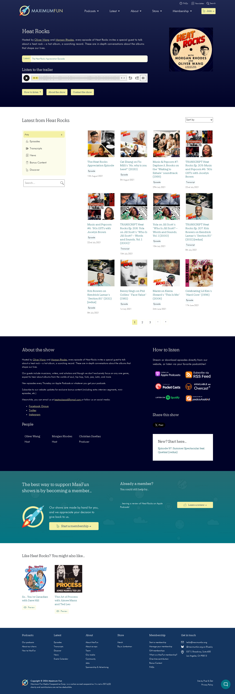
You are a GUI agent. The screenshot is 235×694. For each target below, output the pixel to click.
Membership (181, 11)
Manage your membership (160, 647)
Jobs (88, 663)
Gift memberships (157, 651)
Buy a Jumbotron (125, 647)
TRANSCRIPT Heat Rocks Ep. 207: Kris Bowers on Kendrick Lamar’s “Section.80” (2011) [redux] (198, 232)
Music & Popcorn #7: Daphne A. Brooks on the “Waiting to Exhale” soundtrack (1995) (166, 169)
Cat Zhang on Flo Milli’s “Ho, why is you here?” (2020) (133, 165)
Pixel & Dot (208, 681)
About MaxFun (92, 642)
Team (88, 651)
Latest (113, 11)
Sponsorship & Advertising (97, 667)
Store (155, 11)
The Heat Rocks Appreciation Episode (48, 59)
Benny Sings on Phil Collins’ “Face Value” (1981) (133, 294)
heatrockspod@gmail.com (68, 399)
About (134, 11)
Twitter (32, 410)
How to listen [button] (31, 92)
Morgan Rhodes (65, 40)
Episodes (58, 642)
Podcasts (90, 11)
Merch (120, 642)
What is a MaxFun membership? (163, 655)
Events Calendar (61, 659)
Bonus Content (155, 663)
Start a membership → (76, 526)
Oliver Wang (41, 40)
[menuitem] (91, 11)
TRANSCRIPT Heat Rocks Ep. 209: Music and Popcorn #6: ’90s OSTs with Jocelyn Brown (198, 169)
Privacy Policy (207, 685)
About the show (57, 92)
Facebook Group (39, 406)
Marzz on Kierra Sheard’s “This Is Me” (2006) (166, 294)
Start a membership (157, 642)
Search (212, 3)
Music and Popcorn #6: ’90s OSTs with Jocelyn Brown (99, 228)
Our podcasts (28, 642)
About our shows (29, 647)
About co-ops (91, 647)
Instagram (34, 414)
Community (90, 659)
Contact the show (82, 92)
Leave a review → (197, 505)
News (56, 655)
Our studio (90, 655)
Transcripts (58, 647)
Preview (31, 608)
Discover (57, 651)
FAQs (151, 667)
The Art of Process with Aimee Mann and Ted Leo (66, 600)
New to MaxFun (29, 651)
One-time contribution (158, 659)
